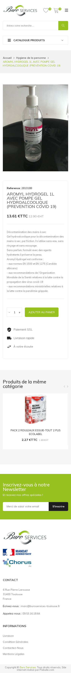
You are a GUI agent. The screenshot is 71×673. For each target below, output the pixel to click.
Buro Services (28, 667)
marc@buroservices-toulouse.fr (40, 606)
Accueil (7, 57)
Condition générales (15, 642)
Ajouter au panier (42, 312)
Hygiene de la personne (31, 57)
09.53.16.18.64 (31, 613)
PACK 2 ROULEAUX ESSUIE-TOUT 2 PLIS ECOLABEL (36, 432)
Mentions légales (13, 654)
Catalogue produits (29, 40)
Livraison (8, 635)
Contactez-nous (13, 648)
